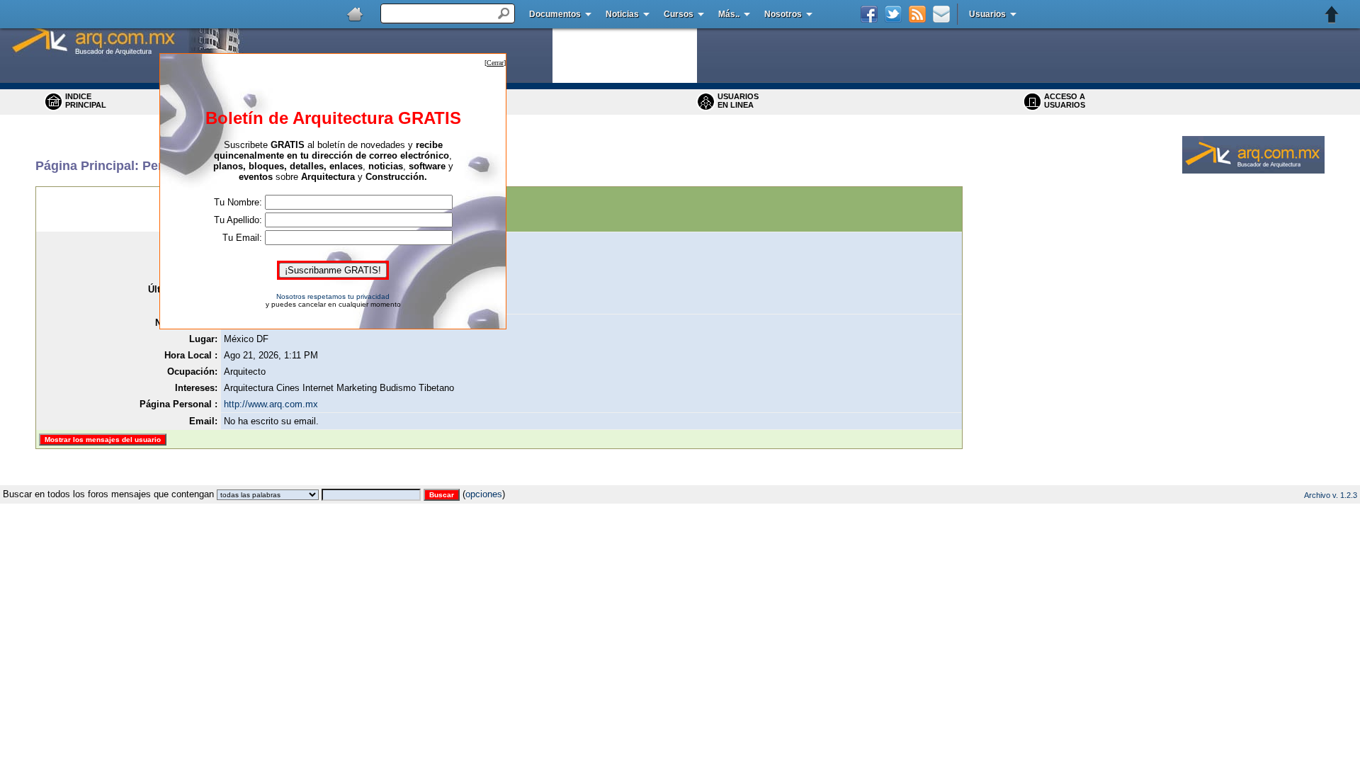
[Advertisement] (680, 480)
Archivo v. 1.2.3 (1330, 495)
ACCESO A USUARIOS (1064, 100)
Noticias (622, 14)
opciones (483, 494)
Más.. (729, 14)
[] (495, 63)
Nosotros (783, 14)
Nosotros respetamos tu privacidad (333, 296)
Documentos (555, 14)
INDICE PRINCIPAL (85, 100)
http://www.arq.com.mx (271, 404)
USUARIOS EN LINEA (738, 100)
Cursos (678, 14)
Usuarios (987, 14)
